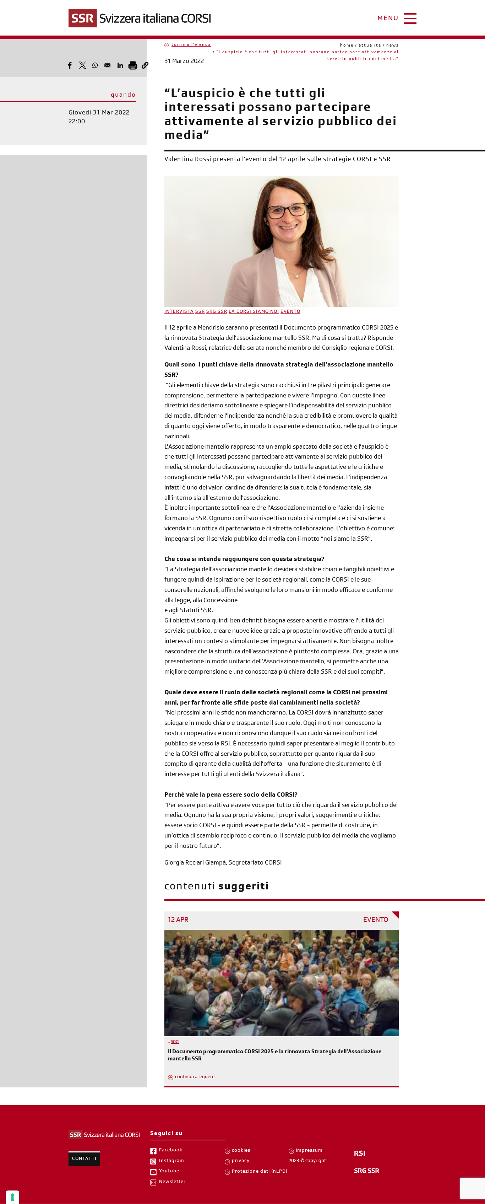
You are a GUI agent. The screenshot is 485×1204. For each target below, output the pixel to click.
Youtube (169, 1171)
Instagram (171, 1161)
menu (388, 19)
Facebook (170, 1150)
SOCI (175, 1042)
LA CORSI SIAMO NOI (254, 312)
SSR (200, 312)
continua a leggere (194, 1077)
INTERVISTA (179, 312)
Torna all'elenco (191, 45)
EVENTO (290, 312)
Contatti (84, 1159)
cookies (241, 1151)
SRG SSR (216, 312)
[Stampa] (132, 65)
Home (347, 46)
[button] (145, 65)
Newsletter (172, 1182)
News (392, 46)
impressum (309, 1151)
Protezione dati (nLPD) (260, 1172)
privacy (241, 1161)
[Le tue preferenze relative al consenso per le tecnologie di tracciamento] (12, 1197)
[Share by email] (107, 65)
